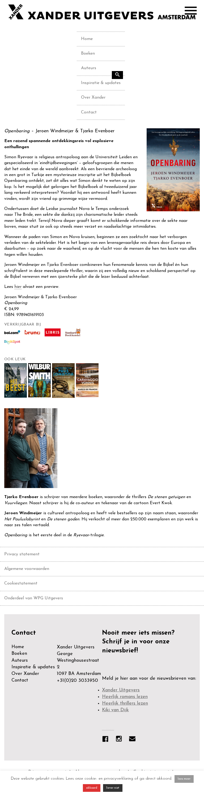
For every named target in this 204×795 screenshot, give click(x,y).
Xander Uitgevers (121, 690)
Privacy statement (22, 554)
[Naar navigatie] (193, 12)
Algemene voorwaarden (26, 569)
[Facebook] (108, 740)
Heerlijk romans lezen (125, 697)
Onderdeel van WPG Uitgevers (33, 598)
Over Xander (93, 97)
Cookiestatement (20, 583)
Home (87, 39)
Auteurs (88, 68)
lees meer (184, 779)
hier (18, 287)
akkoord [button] (91, 788)
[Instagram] (122, 740)
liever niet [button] (112, 788)
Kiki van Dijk (115, 710)
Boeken (88, 53)
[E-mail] (135, 739)
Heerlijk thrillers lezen (125, 703)
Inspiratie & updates (101, 83)
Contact (89, 112)
